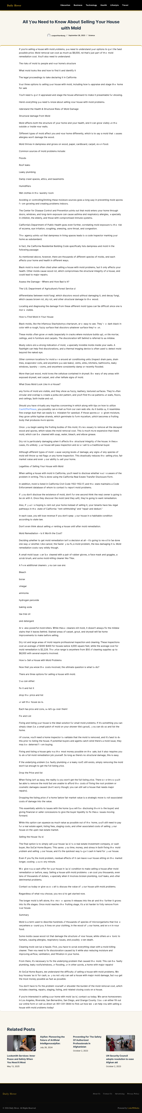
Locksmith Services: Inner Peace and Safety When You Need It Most (21, 1059)
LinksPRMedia (133, 1108)
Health (104, 5)
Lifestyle (114, 5)
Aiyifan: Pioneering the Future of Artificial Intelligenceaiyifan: (52, 1040)
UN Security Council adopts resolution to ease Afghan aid (120, 1059)
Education (65, 5)
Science (91, 35)
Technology (91, 5)
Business (78, 5)
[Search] (134, 5)
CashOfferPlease (27, 409)
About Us (96, 1093)
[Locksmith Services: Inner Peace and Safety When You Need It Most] (21, 1043)
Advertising (120, 1093)
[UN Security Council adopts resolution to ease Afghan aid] (120, 1043)
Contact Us (107, 1093)
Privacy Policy (133, 1093)
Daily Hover (14, 5)
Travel (125, 5)
